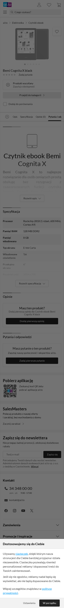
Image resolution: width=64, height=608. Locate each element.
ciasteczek (21, 553)
